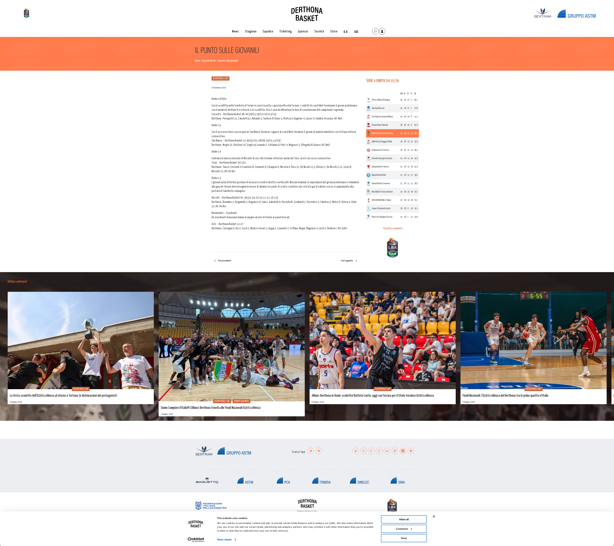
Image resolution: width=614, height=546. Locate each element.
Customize (402, 528)
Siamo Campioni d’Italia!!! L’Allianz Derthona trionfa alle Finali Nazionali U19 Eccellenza (210, 408)
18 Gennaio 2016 (219, 87)
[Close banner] (434, 516)
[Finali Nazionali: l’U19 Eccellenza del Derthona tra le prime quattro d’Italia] (533, 340)
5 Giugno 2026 (469, 402)
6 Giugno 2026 (318, 402)
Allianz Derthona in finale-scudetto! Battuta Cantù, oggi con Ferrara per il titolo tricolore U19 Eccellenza (373, 395)
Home (197, 61)
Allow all (404, 519)
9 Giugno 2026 (16, 402)
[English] (356, 31)
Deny (404, 538)
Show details (224, 539)
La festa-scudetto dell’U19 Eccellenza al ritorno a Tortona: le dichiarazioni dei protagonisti (63, 395)
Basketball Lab (209, 61)
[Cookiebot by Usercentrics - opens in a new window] (196, 539)
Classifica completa (392, 228)
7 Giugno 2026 (167, 414)
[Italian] (346, 31)
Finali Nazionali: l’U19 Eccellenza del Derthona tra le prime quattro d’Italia (505, 395)
